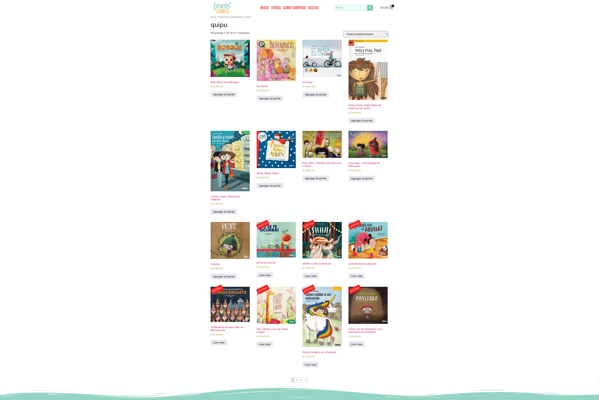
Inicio (213, 17)
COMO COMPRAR (294, 7)
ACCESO (313, 7)
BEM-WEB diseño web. (299, 397)
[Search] (370, 7)
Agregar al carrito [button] (224, 94)
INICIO (265, 7)
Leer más (264, 275)
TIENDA (276, 7)
